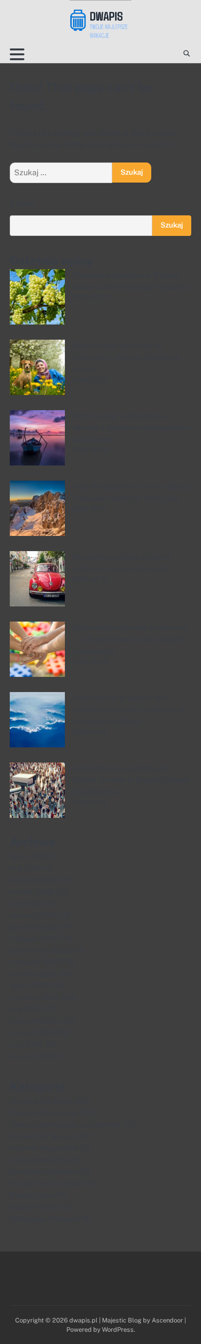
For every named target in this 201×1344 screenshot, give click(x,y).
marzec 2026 (32, 891)
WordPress (118, 1329)
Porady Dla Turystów (45, 1183)
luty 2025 (26, 1044)
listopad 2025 (34, 938)
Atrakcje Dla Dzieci (41, 1101)
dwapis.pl (83, 1320)
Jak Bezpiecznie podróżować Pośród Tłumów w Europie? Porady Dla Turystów (131, 780)
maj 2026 (25, 868)
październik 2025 (39, 950)
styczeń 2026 (33, 915)
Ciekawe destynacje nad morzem (65, 1124)
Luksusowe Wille (39, 1160)
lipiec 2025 (29, 985)
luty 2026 (26, 903)
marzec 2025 (32, 1032)
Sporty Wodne (34, 1207)
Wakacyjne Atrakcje (43, 1218)
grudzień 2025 (35, 927)
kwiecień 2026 (34, 880)
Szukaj (22, 203)
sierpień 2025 (33, 974)
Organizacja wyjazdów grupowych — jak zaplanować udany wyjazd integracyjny (130, 639)
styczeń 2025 (33, 1056)
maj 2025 (26, 1009)
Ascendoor (167, 1320)
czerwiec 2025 (35, 997)
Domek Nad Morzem (43, 1136)
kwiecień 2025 (35, 1021)
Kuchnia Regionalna (44, 1148)
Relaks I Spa (31, 1195)
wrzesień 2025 (35, 962)
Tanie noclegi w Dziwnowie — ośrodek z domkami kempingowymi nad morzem (132, 427)
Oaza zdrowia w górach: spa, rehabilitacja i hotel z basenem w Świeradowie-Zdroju (128, 709)
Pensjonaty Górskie (42, 1171)
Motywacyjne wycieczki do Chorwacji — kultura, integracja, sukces (126, 357)
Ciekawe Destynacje (44, 1113)
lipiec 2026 (29, 856)
